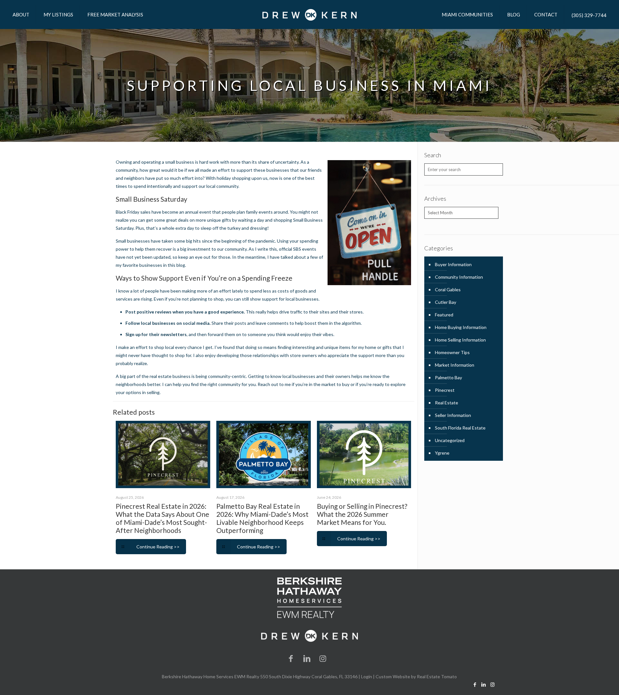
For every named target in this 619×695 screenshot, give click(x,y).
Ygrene (442, 453)
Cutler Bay (445, 302)
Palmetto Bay (448, 377)
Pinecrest (445, 390)
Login (366, 676)
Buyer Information (453, 264)
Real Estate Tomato (437, 676)
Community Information (459, 277)
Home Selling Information (460, 340)
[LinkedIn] (306, 658)
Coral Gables (448, 289)
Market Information (454, 365)
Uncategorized (450, 440)
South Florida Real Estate (460, 427)
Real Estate (446, 402)
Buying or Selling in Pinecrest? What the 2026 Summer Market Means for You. (362, 514)
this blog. (176, 265)
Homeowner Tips (452, 352)
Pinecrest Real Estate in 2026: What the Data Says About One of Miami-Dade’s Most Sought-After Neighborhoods (162, 518)
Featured (444, 314)
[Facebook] (291, 658)
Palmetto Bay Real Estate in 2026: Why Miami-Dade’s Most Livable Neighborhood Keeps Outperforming (262, 518)
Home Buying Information (460, 327)
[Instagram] (323, 658)
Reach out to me (274, 384)
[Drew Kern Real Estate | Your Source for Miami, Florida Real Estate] (309, 14)
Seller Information (453, 415)
